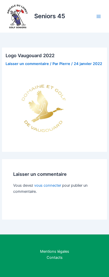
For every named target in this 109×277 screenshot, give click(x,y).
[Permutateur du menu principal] (98, 16)
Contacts (55, 257)
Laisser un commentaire (27, 63)
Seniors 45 (49, 16)
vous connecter (47, 185)
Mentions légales (54, 251)
